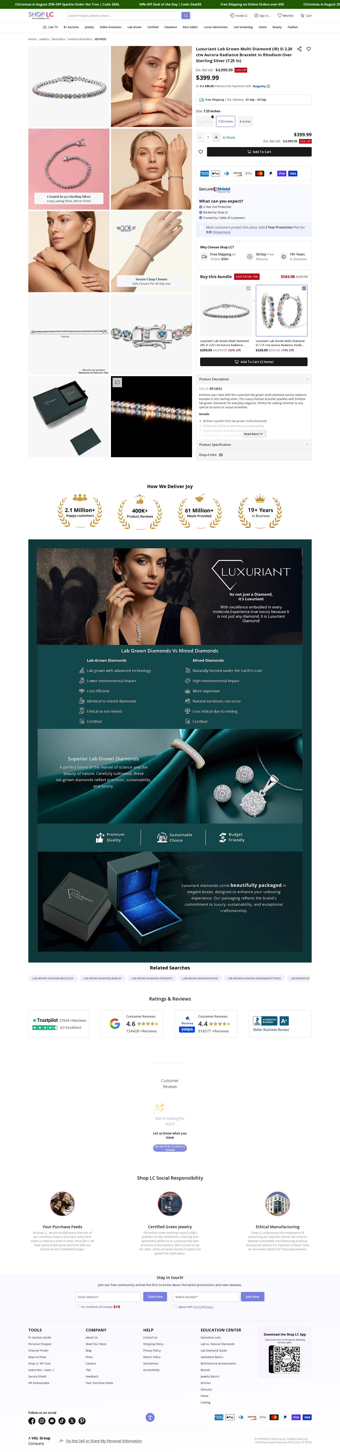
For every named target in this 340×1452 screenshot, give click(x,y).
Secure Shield (37, 1376)
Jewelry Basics (210, 1376)
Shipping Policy (153, 1344)
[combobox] (125, 15)
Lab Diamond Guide (214, 1350)
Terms (197, 1307)
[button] (268, 86)
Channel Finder (38, 1350)
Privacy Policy (152, 1350)
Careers (91, 1363)
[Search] (185, 15)
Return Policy (152, 1357)
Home (204, 1396)
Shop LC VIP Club (39, 1363)
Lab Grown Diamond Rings (200, 978)
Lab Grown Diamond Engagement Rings (254, 978)
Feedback (92, 1376)
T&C (88, 1370)
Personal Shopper (40, 1344)
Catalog (206, 1402)
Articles (206, 1383)
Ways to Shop (37, 1357)
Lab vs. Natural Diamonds (218, 1344)
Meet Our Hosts (96, 1344)
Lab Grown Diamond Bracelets (53, 978)
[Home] (47, 15)
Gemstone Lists (211, 1337)
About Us (92, 1337)
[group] (151, 416)
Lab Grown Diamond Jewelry (102, 978)
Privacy (208, 1307)
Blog (88, 1350)
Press (89, 1357)
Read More (251, 434)
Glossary (206, 1389)
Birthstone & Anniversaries (218, 1363)
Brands (205, 1370)
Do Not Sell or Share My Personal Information (104, 1440)
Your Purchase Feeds (99, 1383)
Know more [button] (222, 232)
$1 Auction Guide (39, 1337)
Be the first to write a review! (170, 1148)
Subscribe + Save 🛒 (41, 1370)
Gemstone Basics (212, 1357)
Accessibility (151, 1370)
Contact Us (150, 1337)
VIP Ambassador (39, 1383)
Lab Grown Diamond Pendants (152, 978)
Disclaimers (151, 1363)
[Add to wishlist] (309, 49)
